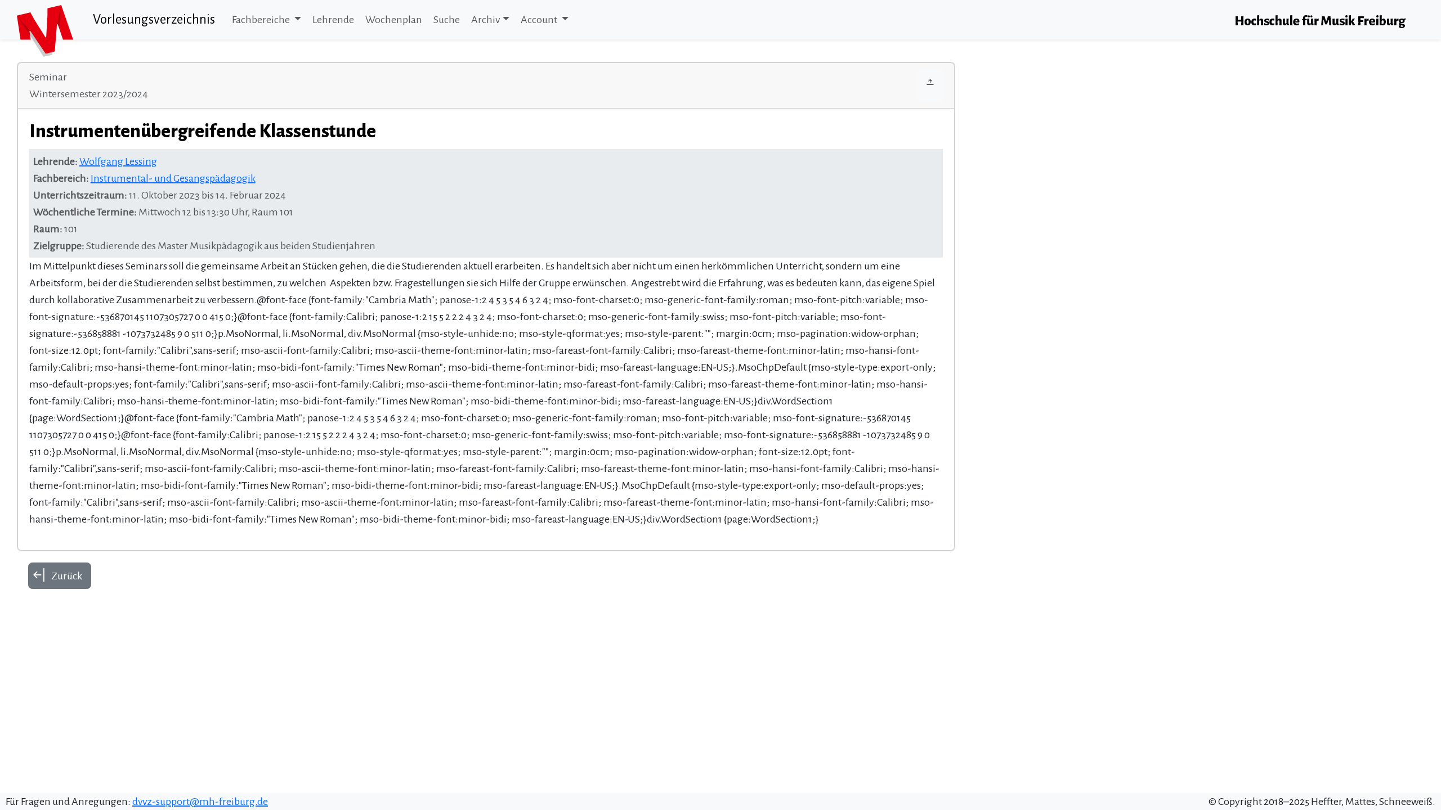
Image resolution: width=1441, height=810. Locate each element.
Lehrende (333, 19)
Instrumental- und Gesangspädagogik (173, 178)
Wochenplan (393, 19)
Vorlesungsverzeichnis (154, 19)
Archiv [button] (485, 19)
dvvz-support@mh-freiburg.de (200, 801)
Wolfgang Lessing (118, 161)
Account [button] (540, 19)
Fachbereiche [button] (262, 19)
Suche (446, 19)
